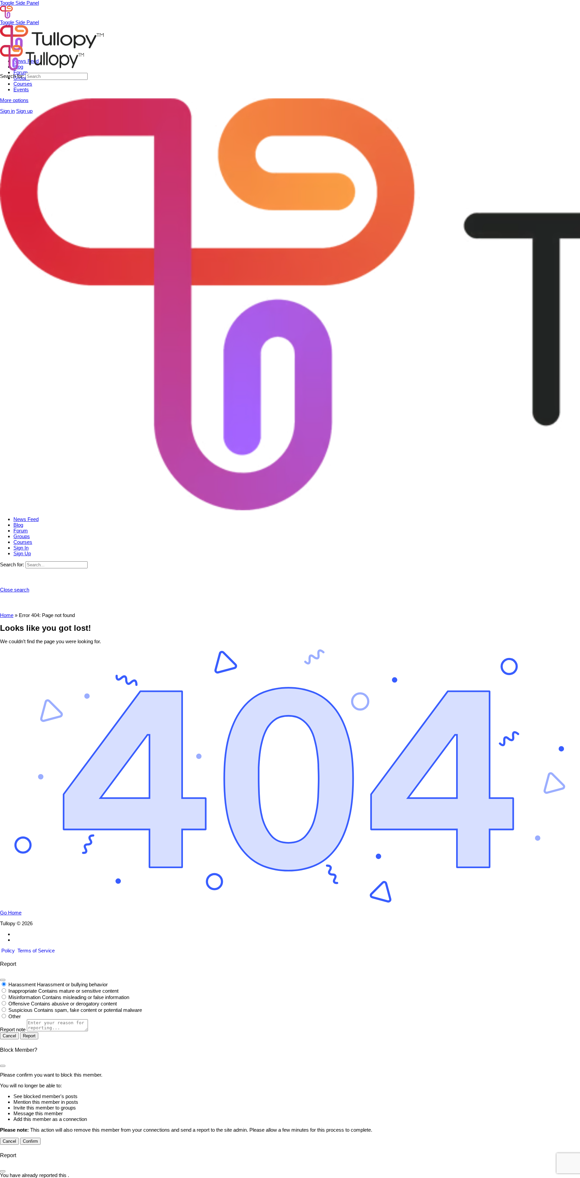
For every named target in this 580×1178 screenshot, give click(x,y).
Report (29, 1035)
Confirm (30, 1141)
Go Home (10, 912)
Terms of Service (36, 950)
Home (6, 615)
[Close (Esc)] (2, 980)
